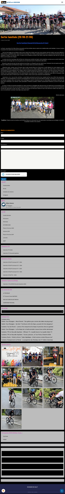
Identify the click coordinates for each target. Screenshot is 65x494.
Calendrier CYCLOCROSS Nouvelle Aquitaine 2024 (14, 284)
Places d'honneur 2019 (8, 234)
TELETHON (5, 436)
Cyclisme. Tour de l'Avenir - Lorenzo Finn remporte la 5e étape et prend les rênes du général (27, 326)
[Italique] (4, 150)
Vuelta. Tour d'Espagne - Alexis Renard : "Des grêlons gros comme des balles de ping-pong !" (27, 321)
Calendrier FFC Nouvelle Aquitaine (11, 253)
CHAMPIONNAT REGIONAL (9, 302)
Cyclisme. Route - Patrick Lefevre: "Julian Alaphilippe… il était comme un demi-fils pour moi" (27, 337)
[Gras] (2, 150)
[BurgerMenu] (62, 2)
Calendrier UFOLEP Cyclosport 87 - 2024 (12, 262)
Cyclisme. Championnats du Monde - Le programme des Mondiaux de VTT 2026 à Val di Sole (27, 340)
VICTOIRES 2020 (7, 225)
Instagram (5, 195)
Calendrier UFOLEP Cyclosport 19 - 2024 (12, 268)
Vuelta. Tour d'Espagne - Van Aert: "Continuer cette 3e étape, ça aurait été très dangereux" (27, 324)
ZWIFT (4, 241)
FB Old (4, 188)
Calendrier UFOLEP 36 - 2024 (9, 275)
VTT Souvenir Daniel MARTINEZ (10, 296)
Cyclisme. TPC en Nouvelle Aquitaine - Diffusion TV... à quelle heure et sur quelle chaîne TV (27, 332)
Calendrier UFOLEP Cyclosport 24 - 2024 (12, 271)
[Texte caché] (21, 150)
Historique (5, 221)
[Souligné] (6, 150)
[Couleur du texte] (11, 150)
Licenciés (5, 237)
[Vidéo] (26, 150)
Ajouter (4, 179)
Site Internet (4, 144)
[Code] (28, 150)
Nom (2, 132)
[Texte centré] (16, 150)
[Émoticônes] (30, 150)
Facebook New (6, 185)
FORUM (4, 439)
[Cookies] (3, 490)
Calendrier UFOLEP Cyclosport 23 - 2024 (12, 265)
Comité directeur (7, 215)
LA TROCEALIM (6, 293)
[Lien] (19, 150)
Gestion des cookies (32, 492)
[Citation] (14, 150)
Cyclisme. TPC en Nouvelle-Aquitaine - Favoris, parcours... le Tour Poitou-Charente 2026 (26, 334)
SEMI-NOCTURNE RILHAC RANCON (10, 299)
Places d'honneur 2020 (8, 228)
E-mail (2, 138)
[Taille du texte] (9, 150)
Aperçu (35, 150)
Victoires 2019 (6, 231)
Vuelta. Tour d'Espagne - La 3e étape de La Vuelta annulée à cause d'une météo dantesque (27, 329)
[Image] (23, 150)
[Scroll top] (62, 491)
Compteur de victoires (8, 191)
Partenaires (5, 218)
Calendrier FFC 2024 (8, 250)
